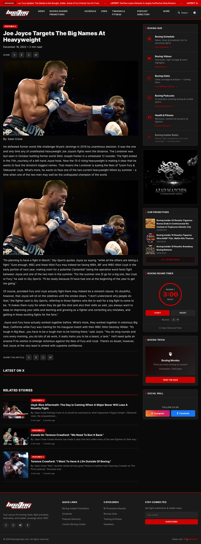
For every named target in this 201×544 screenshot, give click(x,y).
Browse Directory (163, 106)
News (41, 11)
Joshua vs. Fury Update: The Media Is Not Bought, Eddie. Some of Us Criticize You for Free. (51, 3)
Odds (104, 11)
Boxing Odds (110, 513)
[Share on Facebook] (21, 55)
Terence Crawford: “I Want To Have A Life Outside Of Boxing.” (71, 461)
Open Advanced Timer (172, 328)
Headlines (109, 524)
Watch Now (160, 67)
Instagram (159, 413)
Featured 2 (10, 26)
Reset (183, 313)
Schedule (90, 11)
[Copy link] (36, 55)
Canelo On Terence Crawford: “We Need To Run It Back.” (67, 435)
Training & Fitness (118, 13)
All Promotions (170, 260)
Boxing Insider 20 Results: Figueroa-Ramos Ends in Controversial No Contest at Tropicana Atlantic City (175, 223)
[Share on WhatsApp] (29, 55)
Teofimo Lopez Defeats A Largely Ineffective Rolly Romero (143, 3)
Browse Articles (162, 126)
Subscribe (172, 522)
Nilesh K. (193, 539)
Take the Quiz (170, 380)
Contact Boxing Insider (74, 524)
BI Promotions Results (115, 508)
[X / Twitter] (6, 525)
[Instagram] (13, 525)
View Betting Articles (165, 86)
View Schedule (162, 47)
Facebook (184, 413)
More (166, 11)
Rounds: (166, 319)
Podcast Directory (143, 13)
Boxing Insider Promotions (58, 13)
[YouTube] (20, 525)
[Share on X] (14, 55)
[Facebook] (27, 525)
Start (157, 313)
